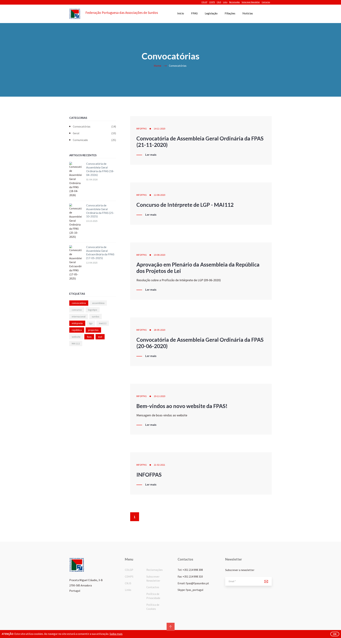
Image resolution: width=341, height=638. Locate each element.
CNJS (219, 2)
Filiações (230, 13)
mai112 (102, 323)
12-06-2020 (159, 194)
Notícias (247, 13)
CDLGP (204, 2)
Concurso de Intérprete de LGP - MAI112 (185, 204)
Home (157, 65)
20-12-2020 (159, 396)
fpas (89, 336)
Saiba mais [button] (116, 634)
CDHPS (212, 2)
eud (100, 336)
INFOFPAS (141, 128)
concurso (77, 309)
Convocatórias (94, 126)
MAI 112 (76, 343)
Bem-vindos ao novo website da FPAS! (182, 406)
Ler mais (150, 154)
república (77, 330)
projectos (93, 330)
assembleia (98, 303)
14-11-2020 (159, 128)
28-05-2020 (159, 329)
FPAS (194, 13)
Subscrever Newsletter (251, 2)
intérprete (77, 323)
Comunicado (94, 140)
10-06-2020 (159, 254)
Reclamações (234, 2)
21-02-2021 (159, 464)
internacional (78, 316)
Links (225, 2)
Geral (94, 133)
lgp (91, 323)
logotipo (92, 309)
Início (180, 13)
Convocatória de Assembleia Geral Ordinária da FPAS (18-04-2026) (100, 169)
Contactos (266, 2)
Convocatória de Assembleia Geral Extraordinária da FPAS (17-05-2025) (100, 252)
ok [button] (335, 634)
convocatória (79, 303)
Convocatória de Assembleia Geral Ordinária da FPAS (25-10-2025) (100, 211)
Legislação (211, 13)
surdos (95, 316)
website (76, 336)
